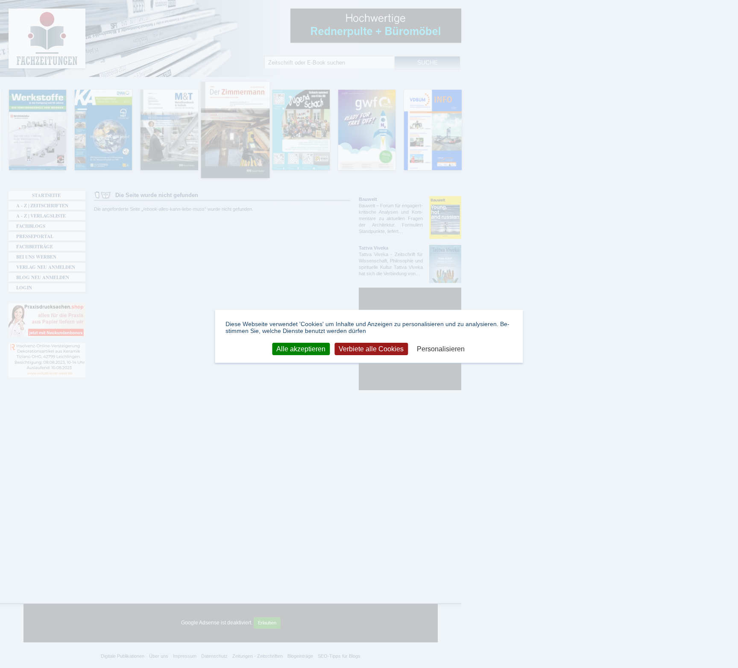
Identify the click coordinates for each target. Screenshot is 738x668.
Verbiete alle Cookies (371, 348)
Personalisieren (441, 348)
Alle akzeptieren (300, 348)
